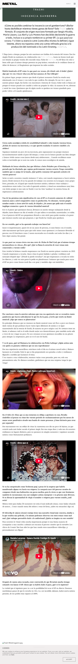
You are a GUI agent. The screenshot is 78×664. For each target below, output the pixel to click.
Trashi (63, 28)
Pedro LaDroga (47, 57)
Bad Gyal (51, 60)
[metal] (9, 4)
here (12, 655)
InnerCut (61, 46)
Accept (69, 659)
